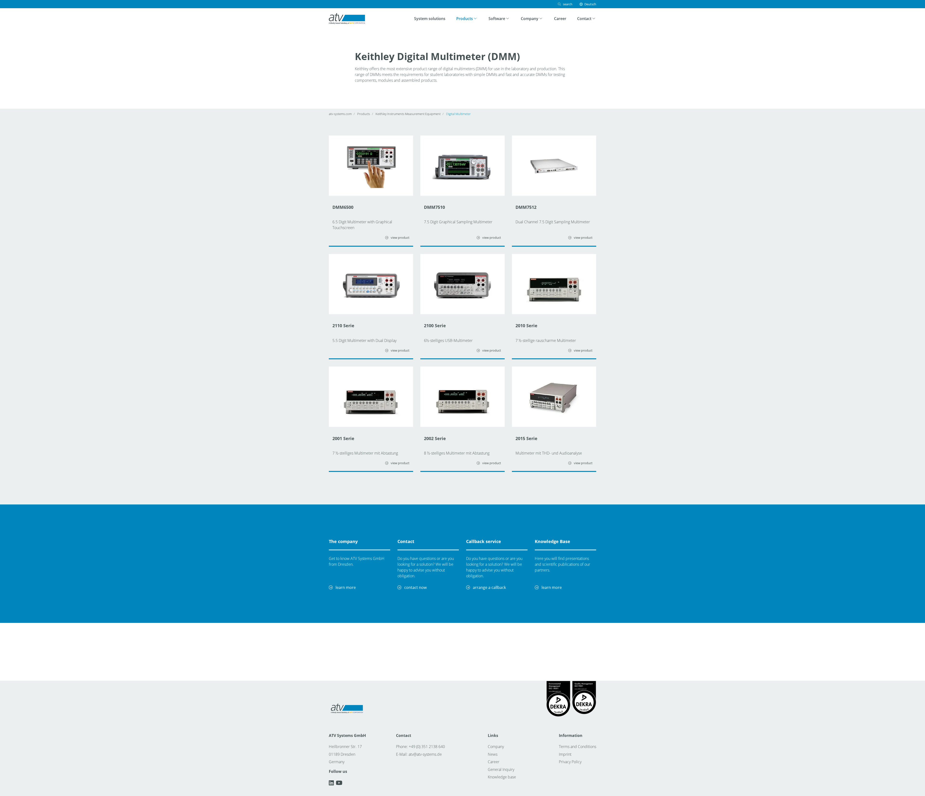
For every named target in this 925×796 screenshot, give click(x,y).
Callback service (483, 541)
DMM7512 (525, 207)
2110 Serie (343, 325)
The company (343, 541)
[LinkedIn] (332, 782)
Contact (405, 541)
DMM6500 (342, 207)
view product (400, 237)
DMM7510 (434, 207)
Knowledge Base (552, 541)
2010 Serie (526, 325)
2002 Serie (435, 438)
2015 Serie (526, 438)
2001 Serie (343, 438)
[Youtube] (339, 782)
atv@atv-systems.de (425, 754)
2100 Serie (435, 325)
